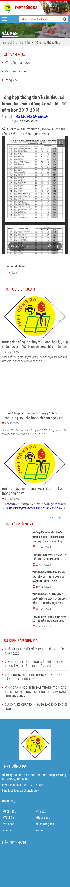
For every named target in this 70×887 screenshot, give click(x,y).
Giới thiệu (10, 811)
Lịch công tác (45, 824)
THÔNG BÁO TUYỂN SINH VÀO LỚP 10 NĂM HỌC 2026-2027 (49, 618)
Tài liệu (8, 830)
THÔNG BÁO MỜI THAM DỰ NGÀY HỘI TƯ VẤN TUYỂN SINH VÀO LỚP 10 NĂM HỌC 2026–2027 (49, 601)
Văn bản (24, 42)
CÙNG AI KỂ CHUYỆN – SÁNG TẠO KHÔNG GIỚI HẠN (36, 707)
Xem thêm (56, 518)
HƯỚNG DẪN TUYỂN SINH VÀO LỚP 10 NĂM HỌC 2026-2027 (32, 491)
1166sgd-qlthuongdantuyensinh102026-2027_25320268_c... (35, 508)
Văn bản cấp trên (16, 71)
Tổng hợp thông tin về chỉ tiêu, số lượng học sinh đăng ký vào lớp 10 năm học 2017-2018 (48, 43)
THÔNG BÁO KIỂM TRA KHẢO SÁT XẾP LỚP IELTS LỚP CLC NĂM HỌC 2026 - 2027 (48, 577)
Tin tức (41, 811)
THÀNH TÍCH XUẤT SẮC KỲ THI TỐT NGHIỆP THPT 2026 (49, 556)
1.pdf (15, 272)
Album (41, 830)
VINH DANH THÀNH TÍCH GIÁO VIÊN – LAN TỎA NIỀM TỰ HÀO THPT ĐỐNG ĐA (34, 664)
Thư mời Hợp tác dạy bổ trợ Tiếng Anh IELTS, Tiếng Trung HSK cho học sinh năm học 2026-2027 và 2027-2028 (33, 418)
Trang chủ (8, 42)
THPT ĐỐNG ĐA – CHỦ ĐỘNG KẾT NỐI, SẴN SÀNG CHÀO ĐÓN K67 (34, 677)
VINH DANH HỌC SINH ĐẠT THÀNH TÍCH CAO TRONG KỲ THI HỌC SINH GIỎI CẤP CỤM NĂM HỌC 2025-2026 (35, 692)
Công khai (11, 80)
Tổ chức (9, 818)
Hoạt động (43, 818)
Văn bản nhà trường (18, 62)
